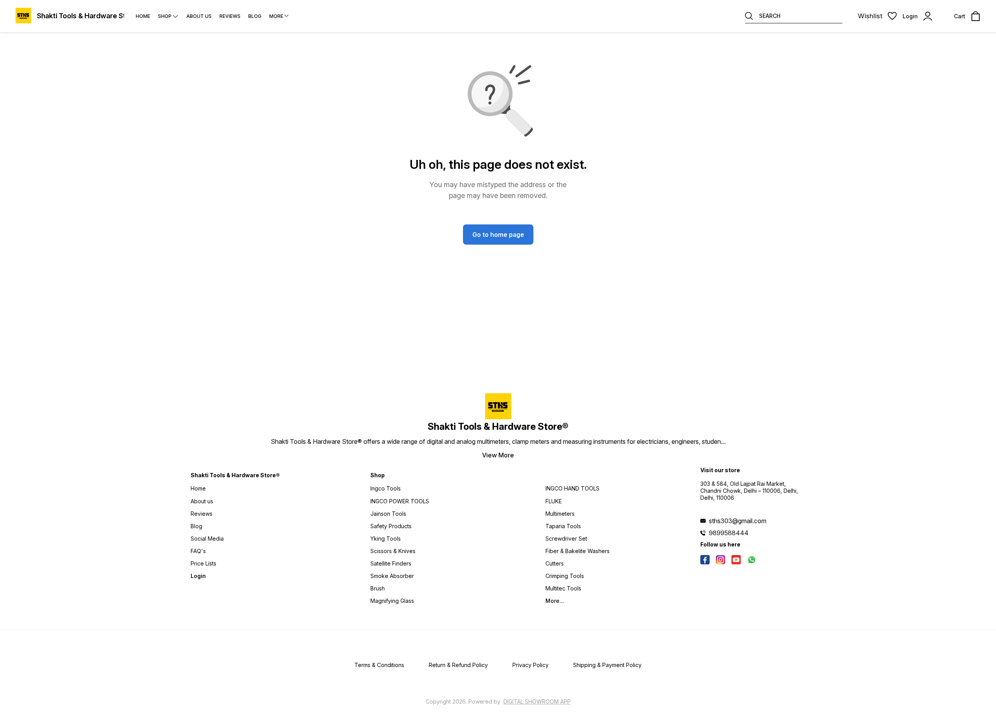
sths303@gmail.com (737, 520)
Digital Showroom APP (537, 701)
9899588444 (729, 532)
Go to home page (498, 234)
